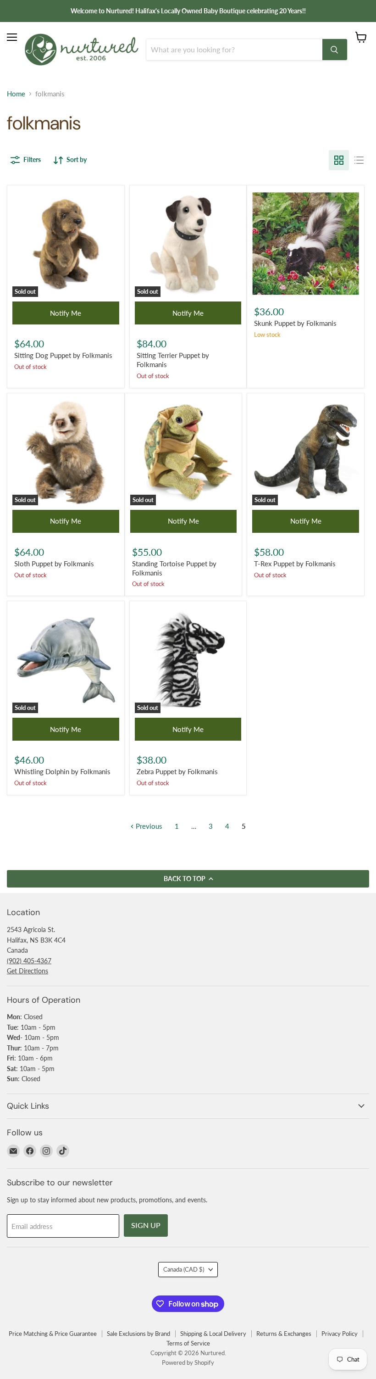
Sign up (145, 1225)
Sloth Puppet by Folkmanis (54, 563)
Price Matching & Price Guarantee (53, 1333)
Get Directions (27, 971)
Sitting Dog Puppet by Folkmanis (63, 355)
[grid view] (339, 160)
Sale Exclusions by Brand (138, 1333)
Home (16, 94)
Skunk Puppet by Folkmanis (295, 323)
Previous (148, 826)
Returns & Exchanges (283, 1333)
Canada (183, 1269)
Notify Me (65, 313)
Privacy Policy (339, 1333)
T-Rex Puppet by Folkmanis (295, 563)
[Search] (334, 49)
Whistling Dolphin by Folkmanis (62, 771)
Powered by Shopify (188, 1362)
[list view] (359, 160)
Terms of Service (188, 1343)
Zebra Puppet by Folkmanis (177, 771)
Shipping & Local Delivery (213, 1333)
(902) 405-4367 (29, 961)
